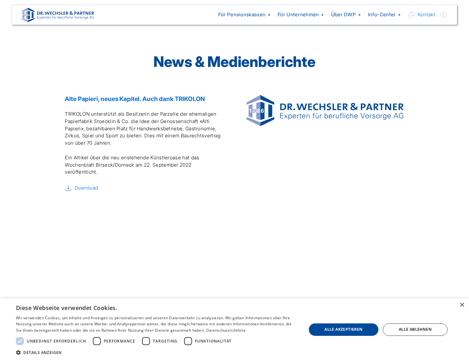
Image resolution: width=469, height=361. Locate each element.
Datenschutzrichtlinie (226, 330)
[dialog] (234, 329)
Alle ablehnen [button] (415, 329)
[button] (243, 15)
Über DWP (343, 14)
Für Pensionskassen (241, 14)
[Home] (58, 15)
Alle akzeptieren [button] (343, 329)
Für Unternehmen (298, 14)
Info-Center (382, 14)
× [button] (461, 305)
